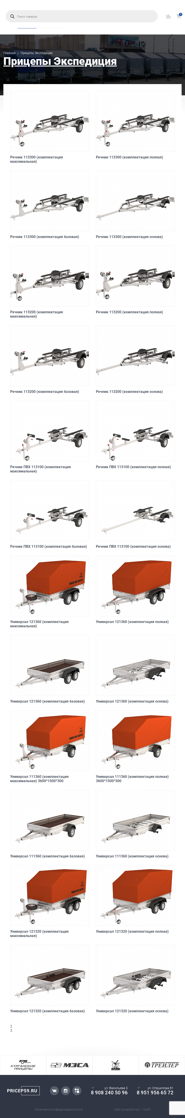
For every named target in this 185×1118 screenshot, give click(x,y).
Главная (9, 53)
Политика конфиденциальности (59, 1109)
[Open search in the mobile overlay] (81, 16)
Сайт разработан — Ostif (132, 1109)
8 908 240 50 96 (109, 1092)
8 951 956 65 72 (155, 1092)
